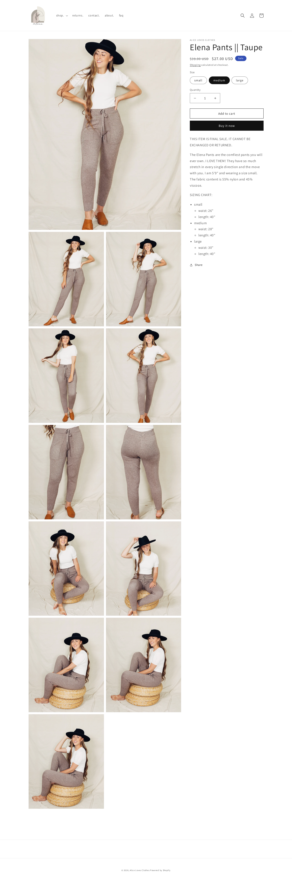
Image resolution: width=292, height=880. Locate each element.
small (198, 80)
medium (219, 80)
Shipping (195, 64)
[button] (62, 15)
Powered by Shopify (160, 870)
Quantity (195, 90)
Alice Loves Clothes (139, 870)
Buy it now (227, 126)
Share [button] (199, 265)
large (239, 80)
